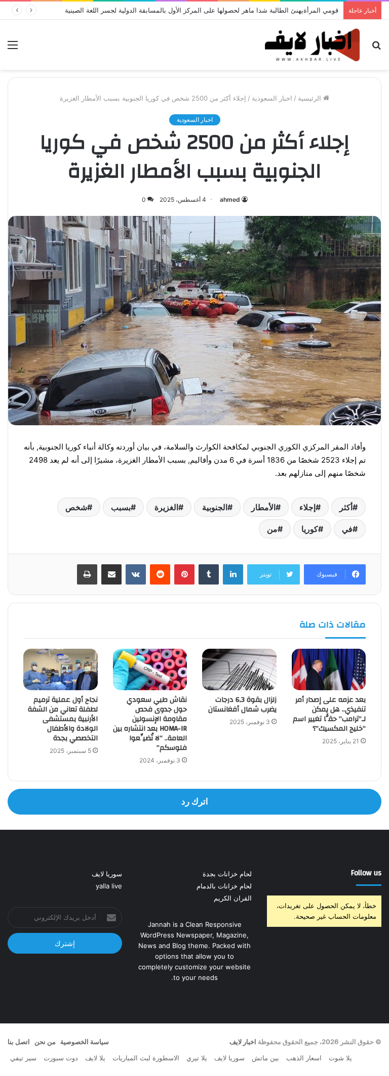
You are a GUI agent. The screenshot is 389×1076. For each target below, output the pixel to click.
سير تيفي (23, 1058)
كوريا (309, 529)
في (347, 529)
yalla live (109, 886)
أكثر (346, 507)
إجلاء (307, 507)
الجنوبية (214, 507)
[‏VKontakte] (136, 574)
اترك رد (194, 801)
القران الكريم (233, 898)
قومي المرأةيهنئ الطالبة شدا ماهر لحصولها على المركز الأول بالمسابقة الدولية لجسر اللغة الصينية (201, 10)
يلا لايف (95, 1058)
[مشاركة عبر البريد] (111, 574)
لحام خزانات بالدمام (224, 886)
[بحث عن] (376, 48)
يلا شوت (340, 1058)
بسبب (121, 507)
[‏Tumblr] (209, 574)
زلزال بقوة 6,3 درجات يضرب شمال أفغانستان (242, 704)
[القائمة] (13, 48)
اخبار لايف (242, 1042)
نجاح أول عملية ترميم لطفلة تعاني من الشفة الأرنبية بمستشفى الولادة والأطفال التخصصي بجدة (63, 719)
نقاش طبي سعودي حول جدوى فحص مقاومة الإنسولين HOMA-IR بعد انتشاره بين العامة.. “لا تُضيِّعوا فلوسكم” (150, 723)
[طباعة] (87, 574)
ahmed (230, 199)
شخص (76, 507)
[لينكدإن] (233, 574)
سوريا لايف (107, 874)
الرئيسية (310, 98)
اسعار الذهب (304, 1058)
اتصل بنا (19, 1042)
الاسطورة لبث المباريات (145, 1058)
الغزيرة (166, 507)
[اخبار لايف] (312, 45)
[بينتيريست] (184, 574)
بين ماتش (265, 1058)
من (272, 529)
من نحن (45, 1042)
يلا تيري (196, 1058)
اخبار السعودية (272, 98)
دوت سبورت (61, 1058)
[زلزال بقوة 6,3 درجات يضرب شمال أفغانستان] (239, 670)
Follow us (366, 873)
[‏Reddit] (160, 574)
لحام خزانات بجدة (227, 874)
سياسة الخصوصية (84, 1042)
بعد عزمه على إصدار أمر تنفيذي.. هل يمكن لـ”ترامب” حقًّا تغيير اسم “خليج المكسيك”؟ (329, 714)
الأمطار (263, 507)
